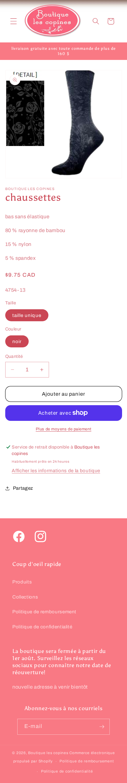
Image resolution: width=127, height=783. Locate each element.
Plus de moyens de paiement (63, 429)
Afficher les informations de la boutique (56, 470)
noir (17, 341)
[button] (13, 21)
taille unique (26, 315)
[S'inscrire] (101, 727)
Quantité (14, 356)
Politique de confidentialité (42, 626)
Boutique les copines (48, 753)
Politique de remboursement (44, 611)
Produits (22, 581)
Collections (25, 596)
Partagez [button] (23, 488)
